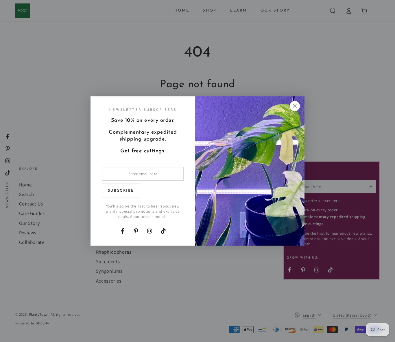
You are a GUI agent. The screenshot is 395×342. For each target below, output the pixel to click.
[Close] (294, 106)
